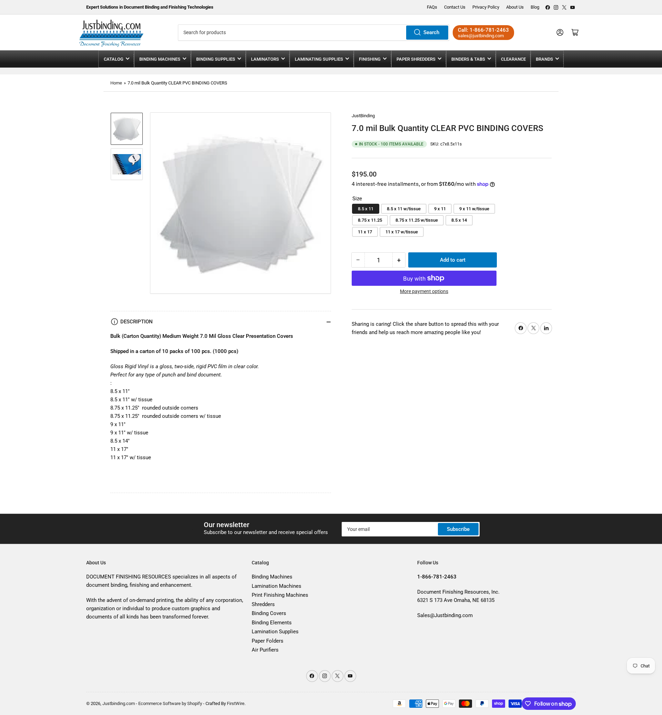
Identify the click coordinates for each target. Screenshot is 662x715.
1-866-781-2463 (489, 30)
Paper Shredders (416, 59)
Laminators (265, 59)
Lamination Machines (276, 586)
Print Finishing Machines (280, 595)
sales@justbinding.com (481, 35)
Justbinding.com (118, 703)
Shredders (263, 604)
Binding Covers (269, 613)
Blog (535, 7)
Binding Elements (272, 623)
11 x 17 (365, 231)
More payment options (424, 291)
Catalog (113, 59)
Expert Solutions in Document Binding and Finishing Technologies (149, 7)
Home (116, 82)
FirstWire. (236, 703)
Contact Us (454, 7)
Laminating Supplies (319, 59)
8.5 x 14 (459, 220)
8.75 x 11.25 (370, 220)
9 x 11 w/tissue (474, 208)
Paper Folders (267, 641)
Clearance (513, 59)
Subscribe (458, 529)
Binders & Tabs (468, 59)
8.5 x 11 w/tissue (404, 208)
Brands (544, 59)
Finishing (370, 59)
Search (431, 32)
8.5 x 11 (365, 208)
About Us (515, 7)
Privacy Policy (485, 7)
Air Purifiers (265, 650)
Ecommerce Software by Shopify (170, 703)
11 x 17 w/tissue (401, 231)
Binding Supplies (215, 59)
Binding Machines (159, 59)
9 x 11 (440, 208)
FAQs (432, 7)
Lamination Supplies (275, 631)
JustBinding (363, 115)
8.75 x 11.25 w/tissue (416, 220)
